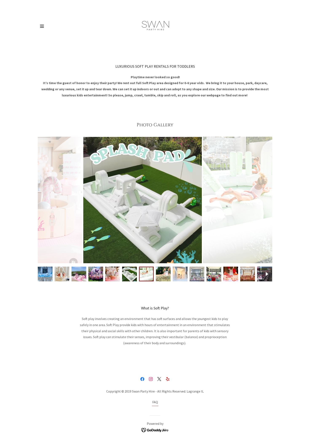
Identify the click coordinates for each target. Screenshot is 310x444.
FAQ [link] (155, 402)
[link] (155, 26)
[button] (42, 26)
